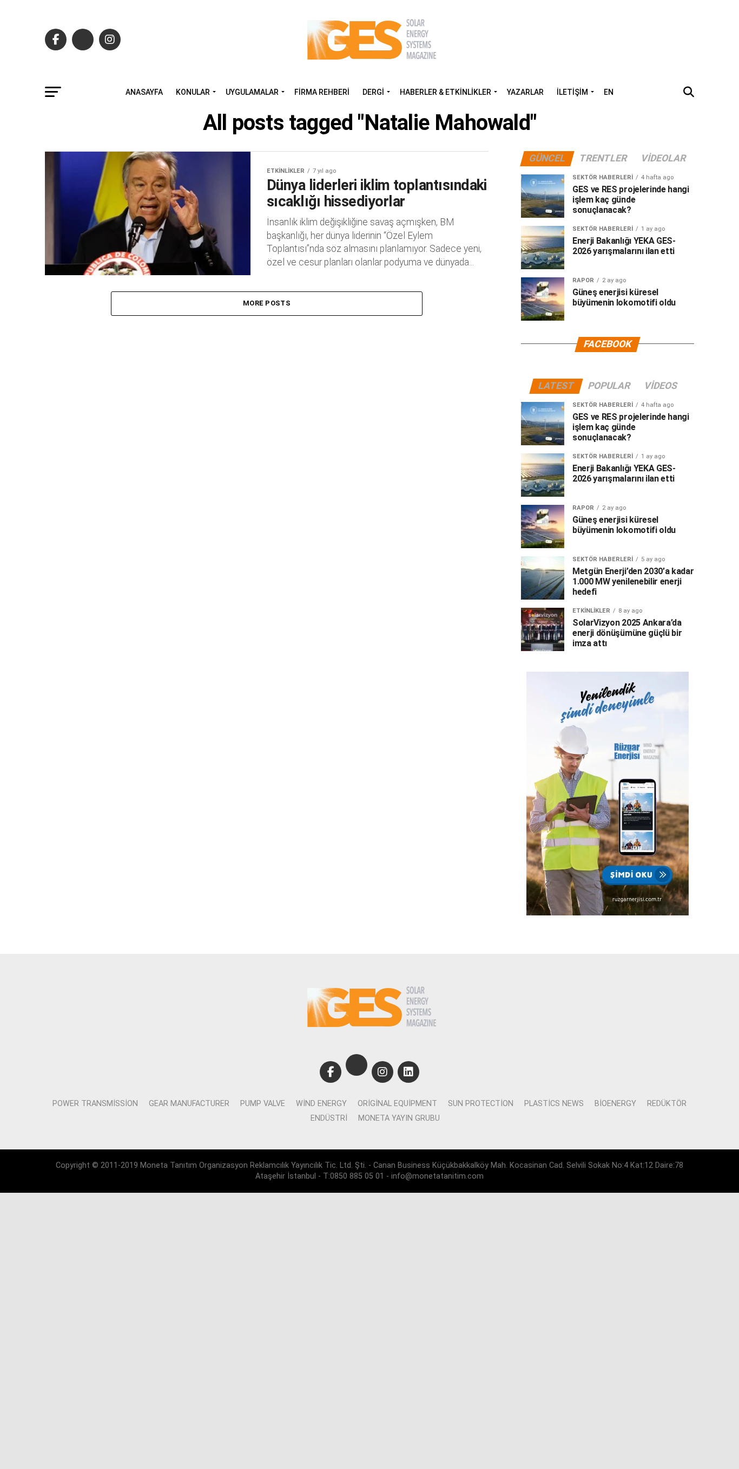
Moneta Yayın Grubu (399, 1118)
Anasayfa (144, 92)
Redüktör (667, 1103)
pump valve (262, 1103)
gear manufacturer (189, 1103)
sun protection (480, 1103)
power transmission (95, 1103)
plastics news (554, 1103)
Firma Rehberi (321, 92)
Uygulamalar (252, 92)
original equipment (397, 1103)
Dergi (373, 92)
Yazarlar (525, 92)
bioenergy (615, 1103)
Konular (193, 92)
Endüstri (329, 1118)
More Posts (267, 303)
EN (608, 92)
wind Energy (321, 1103)
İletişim (572, 92)
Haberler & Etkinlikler (445, 92)
